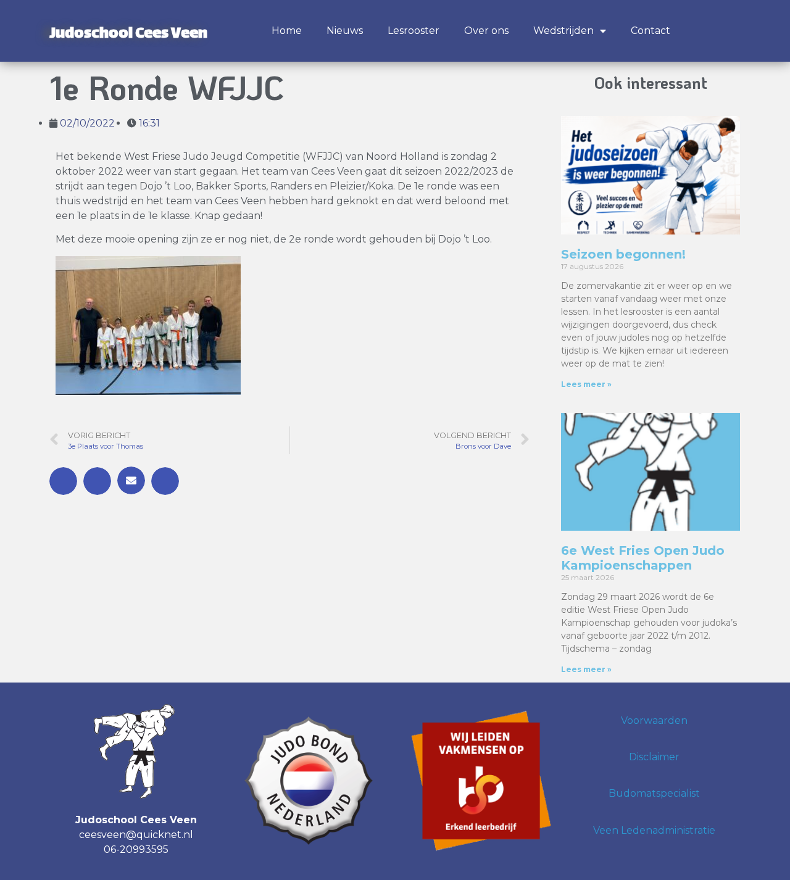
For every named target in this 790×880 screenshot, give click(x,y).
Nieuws (344, 30)
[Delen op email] (131, 480)
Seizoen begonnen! (623, 254)
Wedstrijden (563, 30)
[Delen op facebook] (63, 481)
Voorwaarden (654, 720)
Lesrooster (413, 30)
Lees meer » (586, 384)
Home (287, 30)
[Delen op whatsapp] (97, 481)
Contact (650, 30)
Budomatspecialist (654, 793)
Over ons (486, 30)
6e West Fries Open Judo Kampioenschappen (643, 558)
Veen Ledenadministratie (654, 830)
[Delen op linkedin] (165, 481)
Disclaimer (654, 757)
